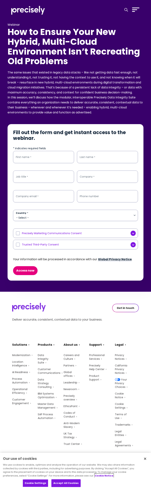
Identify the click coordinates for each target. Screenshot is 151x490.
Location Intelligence (19, 363)
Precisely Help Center (96, 367)
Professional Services (97, 357)
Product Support (94, 377)
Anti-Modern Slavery (72, 425)
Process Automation (20, 380)
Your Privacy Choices (121, 383)
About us (71, 345)
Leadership (70, 382)
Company (87, 177)
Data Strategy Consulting (45, 383)
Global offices (68, 374)
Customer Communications (49, 371)
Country (22, 213)
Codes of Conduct (69, 414)
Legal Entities (119, 433)
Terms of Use (121, 416)
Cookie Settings (120, 406)
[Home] (28, 10)
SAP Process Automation (45, 416)
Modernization (21, 355)
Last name (87, 157)
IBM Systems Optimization (46, 395)
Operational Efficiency (19, 391)
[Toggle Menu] (135, 10)
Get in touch (125, 308)
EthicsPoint (71, 406)
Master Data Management (46, 406)
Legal (119, 345)
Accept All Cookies (66, 483)
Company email (27, 196)
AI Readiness (20, 372)
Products (45, 345)
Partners (69, 365)
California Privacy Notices (121, 369)
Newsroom (70, 389)
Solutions (19, 345)
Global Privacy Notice (115, 259)
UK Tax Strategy (69, 435)
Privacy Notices (119, 357)
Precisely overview (69, 397)
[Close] (145, 459)
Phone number (89, 196)
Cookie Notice (119, 395)
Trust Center (72, 444)
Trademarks (122, 425)
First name (23, 157)
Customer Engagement (20, 401)
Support (95, 345)
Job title (22, 177)
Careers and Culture (71, 357)
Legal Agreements (123, 443)
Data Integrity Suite (43, 358)
